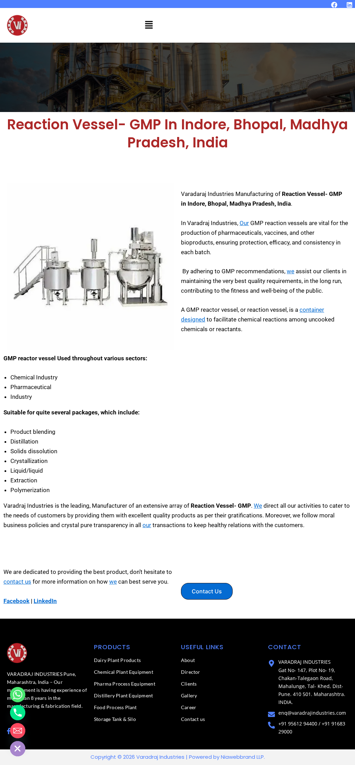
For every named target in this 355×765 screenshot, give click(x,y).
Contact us (193, 719)
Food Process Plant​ (115, 707)
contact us (17, 581)
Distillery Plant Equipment (123, 695)
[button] (149, 25)
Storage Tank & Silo (115, 719)
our (146, 525)
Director (190, 672)
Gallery (189, 695)
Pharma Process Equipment (124, 684)
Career (188, 707)
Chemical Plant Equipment (123, 672)
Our (244, 223)
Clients (189, 684)
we (290, 271)
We (258, 505)
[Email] (17, 730)
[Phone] (17, 712)
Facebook (16, 601)
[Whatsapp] (17, 694)
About (188, 660)
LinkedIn (45, 601)
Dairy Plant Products (117, 660)
